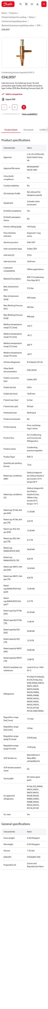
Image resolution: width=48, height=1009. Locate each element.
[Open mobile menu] (43, 4)
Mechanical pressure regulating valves (18, 25)
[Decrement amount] (4, 107)
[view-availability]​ (29, 114)
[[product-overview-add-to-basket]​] (24, 107)
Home (4, 13)
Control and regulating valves (14, 21)
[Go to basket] (26, 4)
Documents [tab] (28, 129)
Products (13, 13)
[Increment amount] (14, 107)
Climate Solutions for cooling (14, 17)
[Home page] (8, 4)
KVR (38, 25)
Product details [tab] (11, 129)
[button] (32, 4)
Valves (31, 17)
